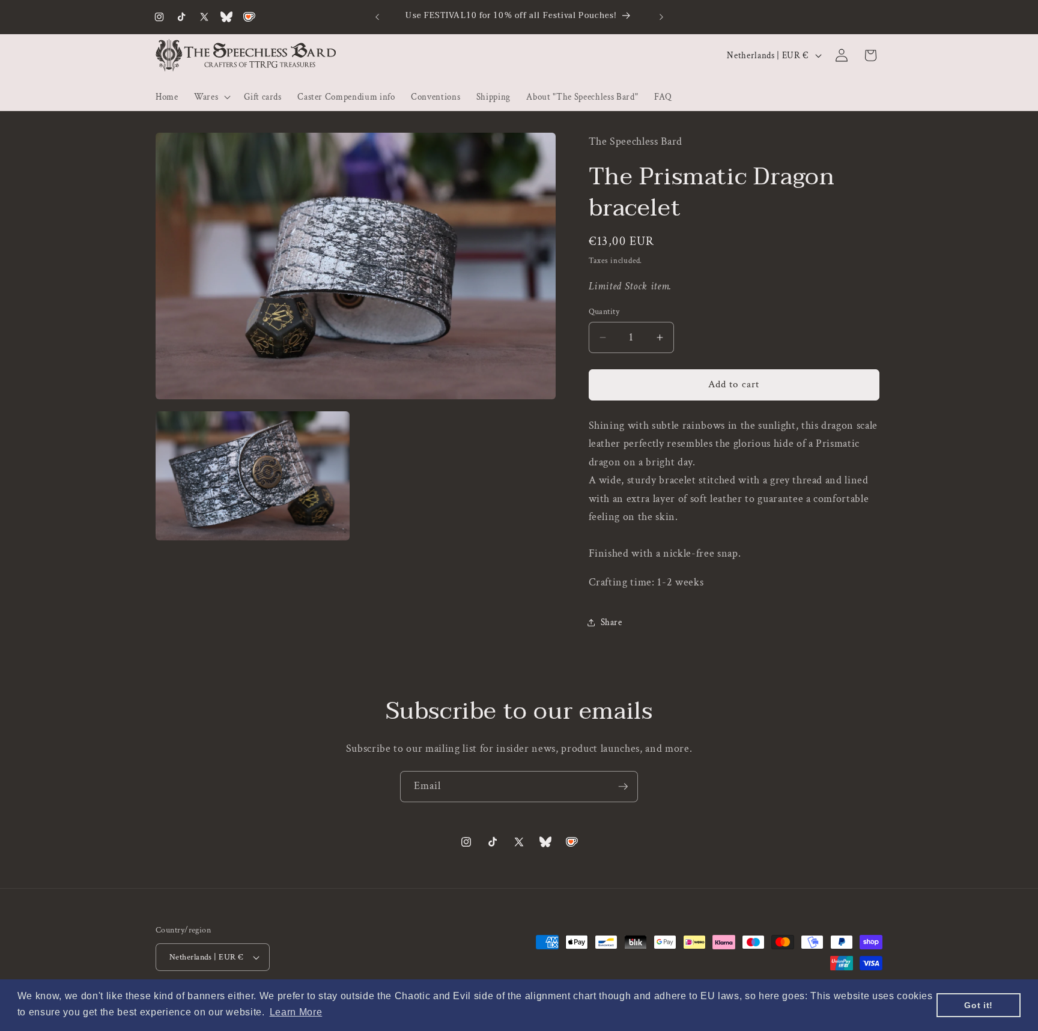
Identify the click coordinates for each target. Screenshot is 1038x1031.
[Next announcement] (661, 16)
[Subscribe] (623, 786)
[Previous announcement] (377, 16)
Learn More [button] (296, 1012)
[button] (211, 96)
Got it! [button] (978, 1005)
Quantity (604, 311)
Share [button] (611, 623)
